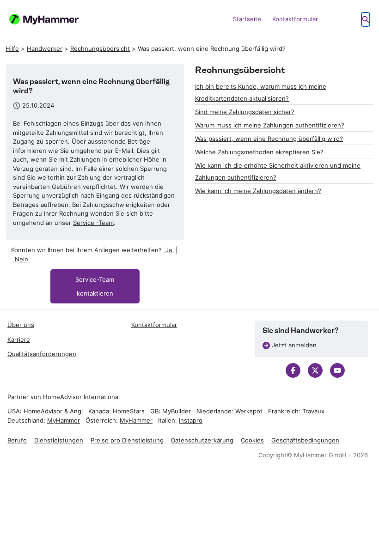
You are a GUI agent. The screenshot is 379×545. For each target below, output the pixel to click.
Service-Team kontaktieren (94, 286)
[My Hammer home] (44, 19)
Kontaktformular (295, 19)
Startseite (247, 19)
